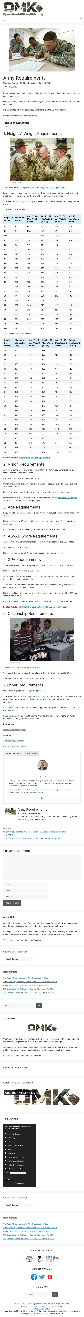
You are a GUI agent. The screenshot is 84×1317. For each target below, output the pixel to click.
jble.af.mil (18, 662)
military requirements (33, 832)
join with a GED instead (30, 571)
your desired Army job (67, 498)
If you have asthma (11, 707)
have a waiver (34, 193)
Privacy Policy (45, 1306)
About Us (24, 1306)
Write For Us (39, 1309)
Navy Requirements (28, 115)
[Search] (39, 1005)
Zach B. (13, 87)
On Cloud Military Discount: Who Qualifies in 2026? (25, 978)
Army (8, 828)
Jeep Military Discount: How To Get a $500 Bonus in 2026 (28, 993)
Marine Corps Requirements (15, 746)
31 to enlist (26, 547)
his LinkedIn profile (36, 792)
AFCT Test (11, 835)
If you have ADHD (11, 716)
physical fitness (29, 187)
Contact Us (34, 1306)
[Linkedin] (42, 798)
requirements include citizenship (26, 667)
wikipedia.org (19, 182)
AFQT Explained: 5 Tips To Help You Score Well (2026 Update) (33, 838)
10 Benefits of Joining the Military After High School (43, 607)
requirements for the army (54, 832)
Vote (9, 1179)
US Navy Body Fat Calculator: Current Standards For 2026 (29, 989)
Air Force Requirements (13, 741)
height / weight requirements (52, 187)
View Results (20, 1183)
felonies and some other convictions (29, 696)
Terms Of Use (57, 1306)
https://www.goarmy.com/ (14, 730)
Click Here (7, 940)
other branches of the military (32, 470)
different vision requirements (59, 492)
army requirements (14, 832)
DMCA (47, 1309)
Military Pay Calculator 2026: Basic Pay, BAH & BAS (26, 985)
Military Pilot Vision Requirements (34, 458)
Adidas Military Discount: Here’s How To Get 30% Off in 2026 (30, 982)
